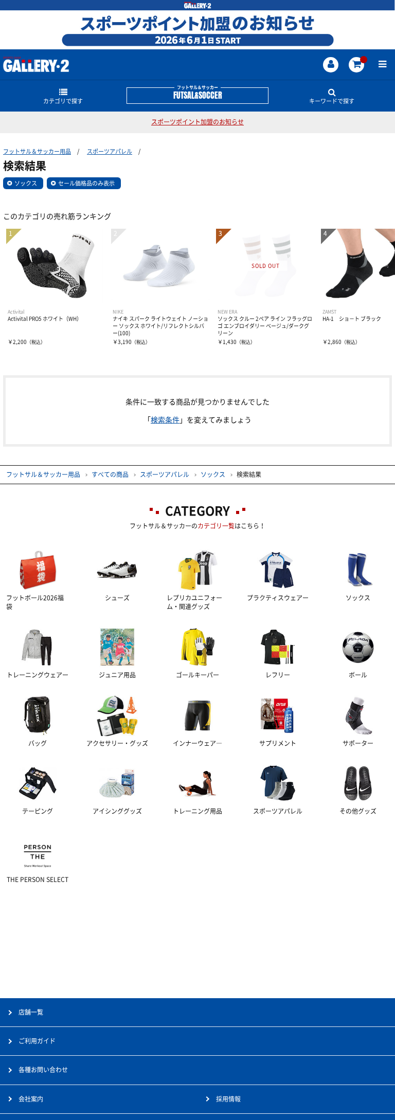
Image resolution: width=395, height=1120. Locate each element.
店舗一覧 (31, 1012)
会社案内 (31, 1099)
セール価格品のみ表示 (86, 183)
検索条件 (165, 420)
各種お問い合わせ (43, 1070)
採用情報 (228, 1099)
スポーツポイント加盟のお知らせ (197, 122)
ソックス (25, 183)
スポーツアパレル (109, 151)
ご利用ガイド (37, 1041)
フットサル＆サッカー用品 (37, 151)
